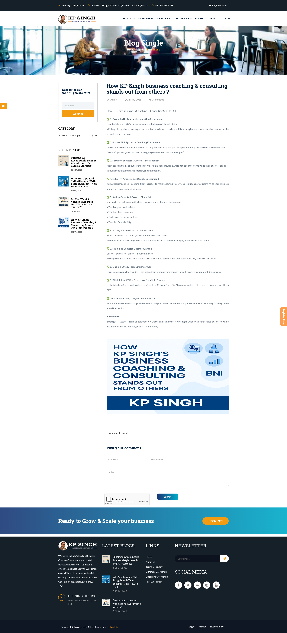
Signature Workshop (156, 571)
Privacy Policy (216, 626)
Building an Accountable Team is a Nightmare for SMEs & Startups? (84, 161)
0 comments (157, 99)
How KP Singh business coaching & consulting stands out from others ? (83, 223)
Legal (191, 626)
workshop (145, 18)
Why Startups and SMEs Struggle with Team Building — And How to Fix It (84, 182)
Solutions (163, 18)
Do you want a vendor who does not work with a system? (82, 203)
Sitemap (201, 626)
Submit (167, 496)
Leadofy (114, 627)
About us (128, 18)
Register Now (283, 317)
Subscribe (78, 113)
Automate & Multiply (77, 135)
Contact (213, 18)
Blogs (199, 18)
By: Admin (112, 99)
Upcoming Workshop (157, 576)
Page (141, 49)
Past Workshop (154, 581)
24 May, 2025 (134, 99)
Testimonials (183, 18)
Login (226, 18)
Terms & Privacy (154, 566)
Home (130, 49)
